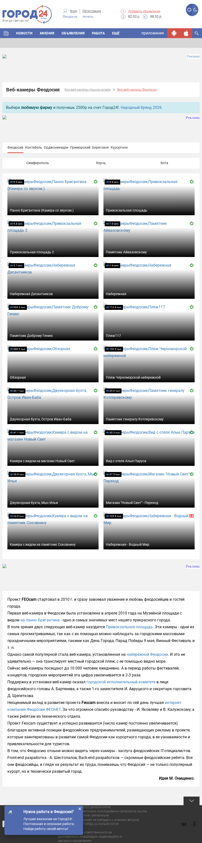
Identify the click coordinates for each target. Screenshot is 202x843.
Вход (73, 11)
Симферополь (37, 163)
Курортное (119, 147)
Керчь (101, 163)
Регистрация (92, 11)
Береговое (100, 147)
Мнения (47, 33)
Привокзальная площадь (129, 627)
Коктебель (33, 147)
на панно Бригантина (40, 620)
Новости (24, 33)
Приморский (80, 147)
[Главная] (6, 33)
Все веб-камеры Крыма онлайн (88, 89)
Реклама (193, 56)
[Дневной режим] (189, 10)
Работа (98, 33)
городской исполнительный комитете (120, 682)
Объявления (73, 33)
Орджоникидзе (56, 147)
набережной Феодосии (147, 654)
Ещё (115, 33)
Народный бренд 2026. (142, 107)
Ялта (164, 163)
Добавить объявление (144, 11)
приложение (152, 33)
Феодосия (15, 147)
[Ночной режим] (195, 10)
